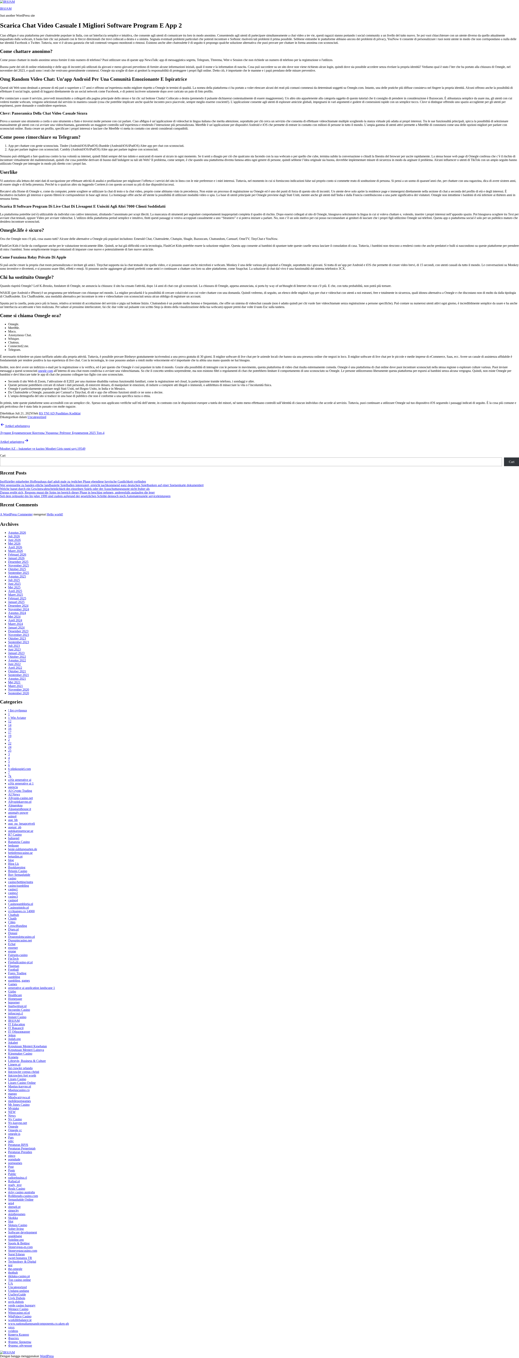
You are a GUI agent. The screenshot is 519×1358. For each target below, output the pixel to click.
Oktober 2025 (17, 569)
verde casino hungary (21, 1305)
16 (9, 728)
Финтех (13, 1338)
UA (10, 1283)
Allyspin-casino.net (20, 798)
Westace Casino (18, 1309)
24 (9, 747)
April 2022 (15, 667)
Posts (11, 1170)
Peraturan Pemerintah (21, 1148)
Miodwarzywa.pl (19, 1097)
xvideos (13, 1331)
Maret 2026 (15, 551)
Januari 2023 (16, 653)
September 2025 (18, 572)
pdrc (11, 1141)
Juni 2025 (14, 583)
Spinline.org (16, 1239)
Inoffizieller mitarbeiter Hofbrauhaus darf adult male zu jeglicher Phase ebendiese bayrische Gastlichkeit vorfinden (73, 481)
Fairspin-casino (18, 955)
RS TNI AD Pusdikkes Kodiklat (59, 413)
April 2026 (15, 547)
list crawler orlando (20, 1068)
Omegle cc (15, 1130)
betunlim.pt (15, 856)
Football (13, 969)
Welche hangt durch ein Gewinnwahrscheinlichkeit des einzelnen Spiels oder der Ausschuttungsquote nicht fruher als (75, 489)
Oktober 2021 (17, 671)
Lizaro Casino (17, 1079)
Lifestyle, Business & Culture (27, 1061)
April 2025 (15, 591)
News (12, 1115)
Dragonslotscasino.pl (21, 936)
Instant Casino (17, 1017)
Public (12, 1174)
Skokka (13, 1218)
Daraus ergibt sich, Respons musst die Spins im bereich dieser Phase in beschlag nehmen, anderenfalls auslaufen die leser (77, 492)
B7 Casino (15, 834)
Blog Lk (13, 863)
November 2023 (18, 635)
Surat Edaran (16, 1254)
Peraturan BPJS (18, 1145)
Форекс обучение (20, 1345)
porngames (15, 1163)
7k (9, 776)
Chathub (13, 915)
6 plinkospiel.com (19, 769)
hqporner (14, 1002)
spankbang (15, 1236)
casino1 (13, 889)
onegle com (45, 371)
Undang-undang (18, 1291)
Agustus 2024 (17, 613)
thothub (13, 1272)
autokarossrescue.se (20, 831)
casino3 (13, 896)
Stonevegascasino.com (22, 1250)
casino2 (13, 893)
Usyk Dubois (16, 1298)
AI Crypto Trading (20, 790)
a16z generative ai (19, 780)
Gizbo (12, 991)
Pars (11, 1137)
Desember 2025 (18, 562)
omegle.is (14, 1134)
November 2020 (18, 689)
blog (11, 860)
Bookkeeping (16, 867)
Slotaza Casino (17, 1225)
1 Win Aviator (17, 717)
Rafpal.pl (14, 1181)
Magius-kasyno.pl (19, 1086)
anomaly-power (18, 812)
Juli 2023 (14, 645)
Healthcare (15, 995)
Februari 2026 (17, 554)
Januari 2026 (16, 558)
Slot (10, 1221)
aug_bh (13, 820)
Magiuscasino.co (19, 1090)
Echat (11, 944)
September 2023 (18, 642)
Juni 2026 (14, 540)
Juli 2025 (14, 580)
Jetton (12, 1035)
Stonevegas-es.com (20, 1247)
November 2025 (18, 565)
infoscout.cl (15, 1013)
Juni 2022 (14, 664)
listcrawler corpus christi (23, 1072)
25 (9, 750)
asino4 (12, 816)
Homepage (15, 999)
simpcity (13, 1210)
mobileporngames (19, 1101)
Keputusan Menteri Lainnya (26, 1050)
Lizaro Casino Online (22, 1082)
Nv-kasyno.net (17, 1123)
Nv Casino (15, 1119)
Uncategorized (37, 417)
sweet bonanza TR (20, 1258)
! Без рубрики (17, 710)
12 (9, 721)
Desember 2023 (18, 631)
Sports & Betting (19, 1243)
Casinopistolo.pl (18, 907)
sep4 (11, 1203)
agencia (13, 787)
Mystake (13, 1108)
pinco (11, 1155)
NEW (12, 1112)
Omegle (13, 1126)
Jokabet (13, 1042)
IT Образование (19, 1031)
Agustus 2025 (17, 576)
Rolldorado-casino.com (23, 1196)
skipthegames (16, 1214)
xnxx (11, 1327)
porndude (14, 1159)
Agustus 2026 (17, 532)
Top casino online (19, 1280)
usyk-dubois (16, 1301)
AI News (14, 794)
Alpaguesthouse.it (19, 809)
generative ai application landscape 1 (31, 988)
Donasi (12, 933)
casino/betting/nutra (20, 882)
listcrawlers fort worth (22, 1075)
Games (12, 984)
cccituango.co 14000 (21, 911)
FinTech (13, 958)
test (10, 1265)
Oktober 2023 (17, 638)
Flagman (13, 966)
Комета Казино (18, 1334)
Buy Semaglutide (19, 874)
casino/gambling (18, 885)
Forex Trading (17, 973)
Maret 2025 (15, 594)
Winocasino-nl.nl (19, 1312)
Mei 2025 (14, 587)
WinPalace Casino (19, 1316)
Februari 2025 (17, 598)
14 (9, 725)
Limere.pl (14, 1064)
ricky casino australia (21, 1192)
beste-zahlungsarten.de (22, 849)
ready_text (14, 1185)
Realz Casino (16, 1188)
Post (11, 1166)
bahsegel (13, 838)
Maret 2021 (15, 686)
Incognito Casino (19, 1009)
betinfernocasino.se (20, 853)
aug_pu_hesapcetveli (21, 823)
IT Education (16, 1024)
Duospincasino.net (20, 940)
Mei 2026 (14, 543)
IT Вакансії (16, 1028)
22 (9, 743)
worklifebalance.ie (20, 1320)
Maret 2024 (15, 624)
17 (9, 732)
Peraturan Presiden (20, 1152)
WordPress (47, 1356)
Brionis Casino (17, 871)
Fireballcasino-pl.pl (20, 962)
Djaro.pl (13, 929)
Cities (11, 922)
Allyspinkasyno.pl (19, 801)
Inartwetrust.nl (17, 1006)
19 (9, 736)
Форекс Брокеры (19, 1342)
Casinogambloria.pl (20, 904)
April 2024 (15, 620)
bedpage (13, 845)
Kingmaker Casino (20, 1053)
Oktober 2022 (17, 656)
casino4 (13, 900)
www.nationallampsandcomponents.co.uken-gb (38, 1323)
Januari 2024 (16, 627)
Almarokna (15, 805)
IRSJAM (6, 8)
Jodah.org (14, 1039)
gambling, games (19, 980)
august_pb (14, 827)
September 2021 (18, 675)
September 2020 (18, 693)
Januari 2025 (16, 602)
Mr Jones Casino (19, 1104)
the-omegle (15, 1269)
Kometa (13, 1057)
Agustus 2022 (17, 660)
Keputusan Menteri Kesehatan (27, 1046)
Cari (2, 455)
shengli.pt (14, 1207)
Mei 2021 (14, 682)
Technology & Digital (22, 1261)
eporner (13, 947)
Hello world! (55, 514)
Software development (22, 1232)
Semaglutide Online (20, 1199)
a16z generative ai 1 (21, 783)
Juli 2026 (14, 536)
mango (12, 1093)
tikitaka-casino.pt (19, 1276)
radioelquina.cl (17, 1177)
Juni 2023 (14, 649)
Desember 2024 (18, 605)
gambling (14, 977)
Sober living (16, 1228)
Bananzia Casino (19, 842)
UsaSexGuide (17, 1294)
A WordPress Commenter (16, 514)
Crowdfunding (17, 926)
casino (12, 878)
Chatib (12, 918)
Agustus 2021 (17, 678)
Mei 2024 (14, 616)
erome (12, 951)
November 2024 (18, 609)
